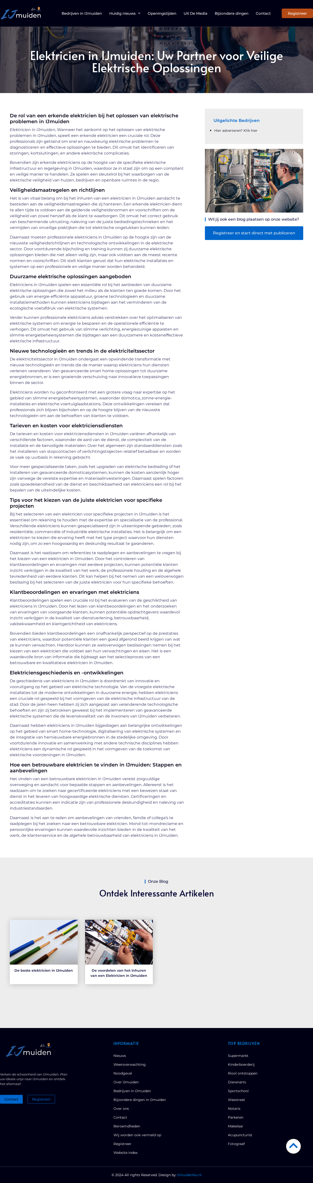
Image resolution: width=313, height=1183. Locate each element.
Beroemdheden (126, 1126)
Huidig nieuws (122, 13)
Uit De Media (195, 13)
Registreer (122, 1144)
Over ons (121, 1108)
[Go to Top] (293, 1145)
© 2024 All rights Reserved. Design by (156, 1175)
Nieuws (119, 1055)
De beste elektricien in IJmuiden (43, 970)
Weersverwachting (129, 1064)
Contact (263, 13)
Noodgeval (122, 1073)
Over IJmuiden (126, 1082)
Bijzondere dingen (231, 13)
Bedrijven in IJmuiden (82, 13)
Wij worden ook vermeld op (137, 1135)
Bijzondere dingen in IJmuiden (139, 1100)
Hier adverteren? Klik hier (235, 130)
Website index (125, 1152)
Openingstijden (162, 13)
